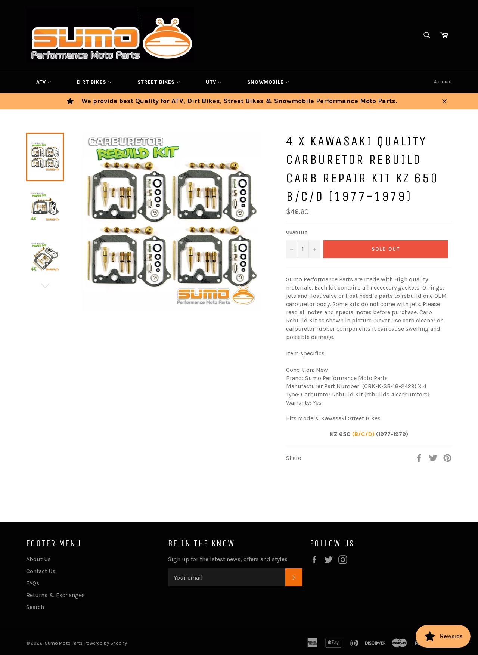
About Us (38, 559)
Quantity (296, 232)
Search (35, 607)
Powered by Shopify (105, 643)
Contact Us (40, 571)
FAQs (32, 583)
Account (443, 81)
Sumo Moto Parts (64, 643)
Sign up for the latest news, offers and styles (228, 559)
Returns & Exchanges (55, 595)
